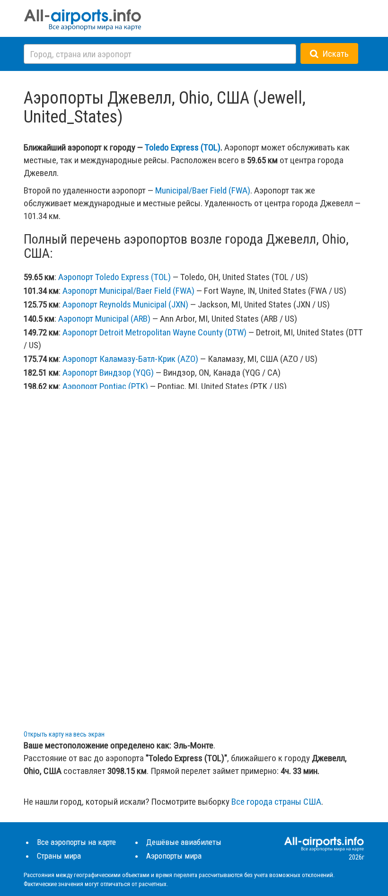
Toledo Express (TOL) (182, 147)
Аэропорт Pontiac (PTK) (105, 386)
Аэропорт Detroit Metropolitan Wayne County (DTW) (154, 332)
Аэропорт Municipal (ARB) (104, 318)
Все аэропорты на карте (76, 842)
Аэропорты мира (174, 856)
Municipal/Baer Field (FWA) (202, 190)
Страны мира (59, 856)
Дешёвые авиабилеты (183, 842)
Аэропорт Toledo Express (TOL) (114, 277)
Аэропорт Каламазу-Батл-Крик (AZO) (130, 358)
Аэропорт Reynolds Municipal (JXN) (125, 304)
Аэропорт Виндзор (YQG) (108, 372)
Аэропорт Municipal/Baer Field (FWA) (128, 290)
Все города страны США (276, 801)
